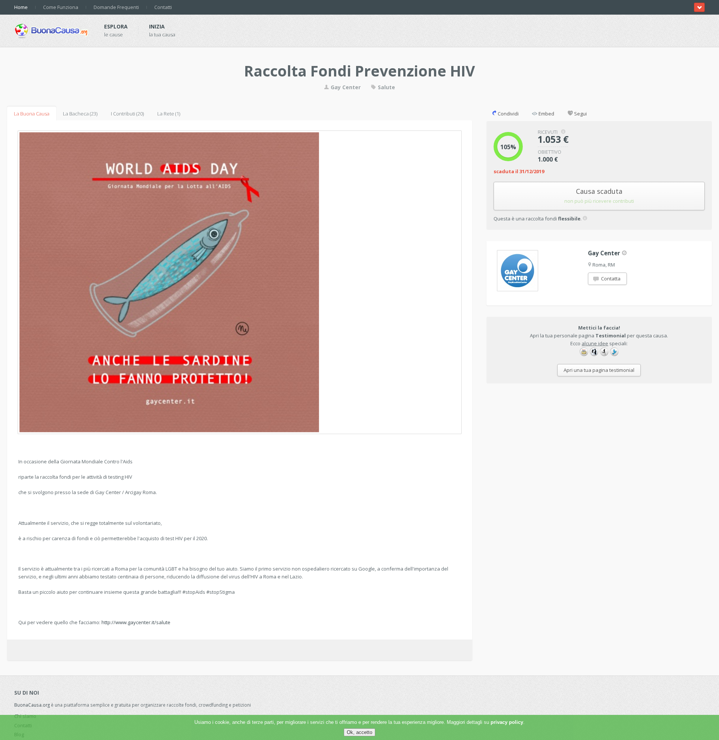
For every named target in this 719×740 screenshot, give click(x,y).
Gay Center (345, 87)
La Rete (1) (168, 113)
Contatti (163, 7)
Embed (545, 113)
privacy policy (507, 722)
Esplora (116, 26)
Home (21, 7)
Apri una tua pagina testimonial (599, 370)
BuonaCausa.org (32, 705)
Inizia (157, 26)
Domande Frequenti (116, 7)
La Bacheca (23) (80, 113)
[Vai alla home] (51, 29)
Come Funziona (60, 7)
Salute (385, 87)
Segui (580, 113)
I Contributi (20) (127, 113)
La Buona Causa (31, 113)
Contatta (610, 278)
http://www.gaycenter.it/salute (135, 622)
